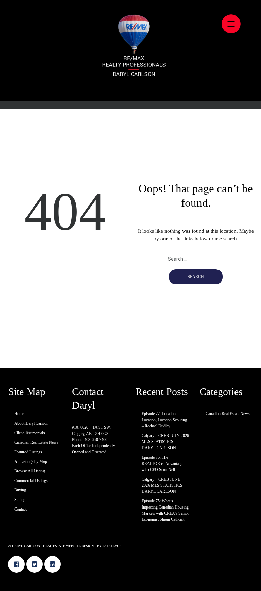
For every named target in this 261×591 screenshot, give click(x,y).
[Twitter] (34, 564)
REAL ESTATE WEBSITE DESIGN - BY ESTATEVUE (82, 546)
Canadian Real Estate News (130, 58)
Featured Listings (130, 70)
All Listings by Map (130, 82)
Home (130, 22)
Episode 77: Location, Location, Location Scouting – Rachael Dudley (164, 419)
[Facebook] (16, 564)
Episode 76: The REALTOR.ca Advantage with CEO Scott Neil (162, 463)
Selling (130, 129)
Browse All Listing (130, 93)
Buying (130, 117)
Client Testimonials (130, 46)
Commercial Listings (130, 105)
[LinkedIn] (52, 564)
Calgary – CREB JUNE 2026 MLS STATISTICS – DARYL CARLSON (164, 485)
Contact (130, 141)
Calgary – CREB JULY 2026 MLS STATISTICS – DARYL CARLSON (165, 441)
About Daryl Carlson (130, 34)
